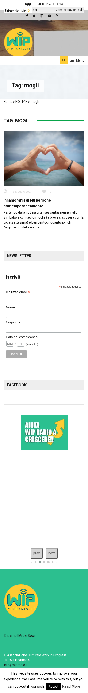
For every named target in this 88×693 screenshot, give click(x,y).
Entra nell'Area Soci (19, 635)
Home (8, 102)
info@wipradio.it (16, 665)
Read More (71, 686)
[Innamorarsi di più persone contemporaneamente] (44, 158)
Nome (10, 307)
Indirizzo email (18, 292)
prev (36, 553)
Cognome (13, 322)
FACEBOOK (17, 385)
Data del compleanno (22, 337)
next (51, 553)
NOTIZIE (21, 102)
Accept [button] (53, 686)
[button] (18, 42)
